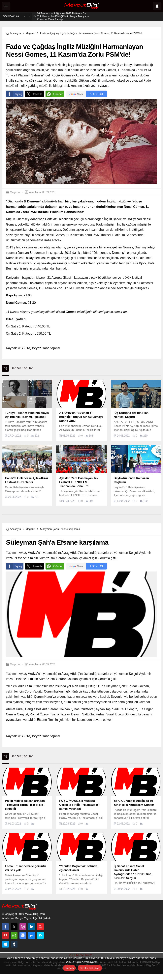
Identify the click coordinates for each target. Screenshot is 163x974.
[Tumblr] (14, 944)
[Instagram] (22, 926)
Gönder (58, 94)
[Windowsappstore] (5, 944)
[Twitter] (14, 926)
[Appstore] (31, 935)
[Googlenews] (22, 935)
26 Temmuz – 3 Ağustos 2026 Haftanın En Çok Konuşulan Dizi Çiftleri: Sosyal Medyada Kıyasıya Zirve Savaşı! (63, 16)
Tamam (69, 968)
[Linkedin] (31, 926)
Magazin (30, 33)
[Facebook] (5, 926)
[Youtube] (40, 926)
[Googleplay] (40, 935)
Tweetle (38, 94)
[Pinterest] (5, 935)
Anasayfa (15, 33)
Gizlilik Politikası (90, 968)
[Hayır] (158, 963)
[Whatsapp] (14, 935)
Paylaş (18, 94)
